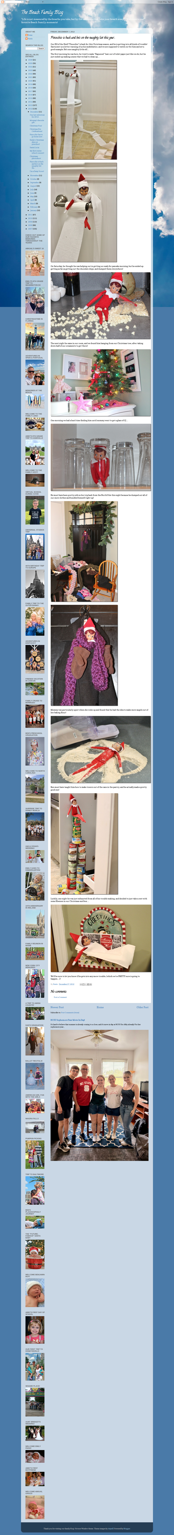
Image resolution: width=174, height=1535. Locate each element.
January (33, 210)
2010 (30, 218)
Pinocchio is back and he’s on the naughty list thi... (36, 165)
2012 (30, 109)
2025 (30, 63)
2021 (30, 77)
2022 (30, 74)
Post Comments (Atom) (70, 1013)
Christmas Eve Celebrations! (36, 130)
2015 (30, 98)
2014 (30, 102)
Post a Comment (60, 997)
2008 (30, 225)
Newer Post (57, 1007)
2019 (30, 84)
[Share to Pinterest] (90, 984)
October (33, 179)
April (32, 200)
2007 (30, 229)
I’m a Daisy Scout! (37, 171)
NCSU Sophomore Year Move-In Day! (68, 1020)
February (34, 207)
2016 (30, 95)
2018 (30, 88)
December (34, 112)
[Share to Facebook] (88, 984)
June (32, 193)
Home (100, 1007)
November (34, 175)
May (32, 196)
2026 (30, 60)
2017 (30, 91)
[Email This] (81, 984)
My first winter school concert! (37, 152)
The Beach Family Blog (42, 12)
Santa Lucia (34, 147)
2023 (30, 70)
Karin (30, 39)
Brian (30, 35)
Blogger (127, 1529)
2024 (30, 67)
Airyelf (110, 1529)
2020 (30, 81)
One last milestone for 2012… (37, 116)
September (34, 182)
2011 (30, 215)
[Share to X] (86, 984)
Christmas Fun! (36, 126)
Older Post (143, 1007)
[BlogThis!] (83, 984)
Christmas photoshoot (35, 157)
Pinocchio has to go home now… (37, 136)
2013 (30, 105)
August (33, 186)
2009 (30, 222)
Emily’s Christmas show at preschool (37, 142)
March (33, 203)
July (32, 190)
